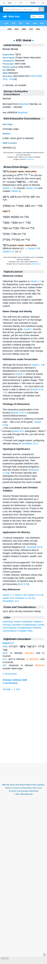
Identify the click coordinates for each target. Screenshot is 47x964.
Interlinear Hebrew (31, 621)
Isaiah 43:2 (18, 431)
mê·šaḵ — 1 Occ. (12, 689)
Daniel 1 (28, 329)
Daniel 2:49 (32, 188)
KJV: (5, 659)
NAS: (5, 653)
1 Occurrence (10, 674)
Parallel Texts (26, 631)
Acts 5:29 (23, 584)
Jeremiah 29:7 (34, 547)
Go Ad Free (4, 958)
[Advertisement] (23, 747)
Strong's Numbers (12, 624)
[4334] (3, 436)
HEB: (5, 646)
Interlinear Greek (11, 621)
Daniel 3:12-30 (35, 595)
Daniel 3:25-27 (19, 412)
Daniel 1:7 (8, 188)
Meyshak (23, 104)
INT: (5, 665)
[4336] (43, 436)
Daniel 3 (15, 191)
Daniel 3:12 (8, 251)
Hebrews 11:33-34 (24, 598)
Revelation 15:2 (29, 443)
